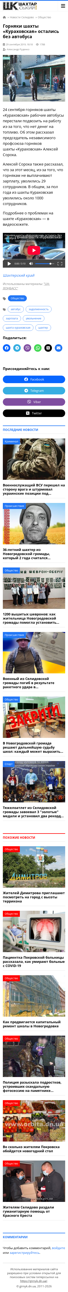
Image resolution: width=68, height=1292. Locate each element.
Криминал (11, 441)
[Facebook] (6, 348)
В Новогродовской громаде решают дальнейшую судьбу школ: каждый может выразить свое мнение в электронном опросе (31, 747)
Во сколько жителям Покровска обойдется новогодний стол (31, 1149)
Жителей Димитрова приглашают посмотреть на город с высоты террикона (34, 897)
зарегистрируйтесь (24, 1252)
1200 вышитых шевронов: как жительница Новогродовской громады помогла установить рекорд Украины (29, 618)
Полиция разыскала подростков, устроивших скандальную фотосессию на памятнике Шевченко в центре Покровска (32, 1086)
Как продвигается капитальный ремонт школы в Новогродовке (32, 1024)
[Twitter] (48, 348)
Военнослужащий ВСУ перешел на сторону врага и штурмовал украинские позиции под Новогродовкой (34, 489)
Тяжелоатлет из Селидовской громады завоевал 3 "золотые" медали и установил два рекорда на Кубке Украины (33, 812)
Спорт (9, 764)
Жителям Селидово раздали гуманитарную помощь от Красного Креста (28, 1211)
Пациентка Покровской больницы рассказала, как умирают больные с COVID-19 (34, 961)
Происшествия (14, 506)
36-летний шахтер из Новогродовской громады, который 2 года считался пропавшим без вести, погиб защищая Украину (29, 554)
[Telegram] (17, 348)
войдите (58, 1248)
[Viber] (27, 348)
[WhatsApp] (38, 348)
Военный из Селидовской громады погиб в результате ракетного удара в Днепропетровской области (28, 683)
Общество (17, 298)
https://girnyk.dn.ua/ (33, 1281)
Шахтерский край (18, 275)
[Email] (58, 348)
